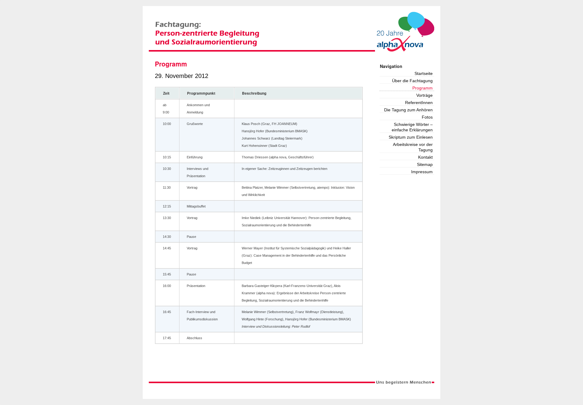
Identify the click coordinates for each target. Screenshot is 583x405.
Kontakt (425, 157)
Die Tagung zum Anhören (408, 109)
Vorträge (424, 95)
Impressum (422, 171)
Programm (422, 88)
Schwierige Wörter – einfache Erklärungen (412, 127)
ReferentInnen (419, 102)
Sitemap (425, 164)
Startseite (423, 73)
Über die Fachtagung (412, 80)
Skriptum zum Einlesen (411, 137)
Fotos (427, 117)
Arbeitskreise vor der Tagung (413, 147)
